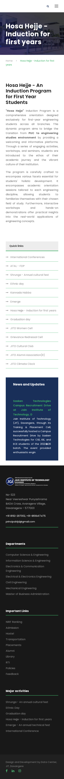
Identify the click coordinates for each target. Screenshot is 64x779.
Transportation (15, 639)
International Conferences (27, 257)
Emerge (15, 302)
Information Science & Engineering (28, 561)
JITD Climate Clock (22, 364)
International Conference (22, 731)
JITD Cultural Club (21, 346)
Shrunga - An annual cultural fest (27, 702)
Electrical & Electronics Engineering (28, 576)
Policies (10, 668)
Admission (12, 628)
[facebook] (7, 771)
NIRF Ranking (14, 622)
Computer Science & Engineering (27, 555)
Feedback (12, 674)
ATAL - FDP (17, 266)
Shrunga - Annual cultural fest (29, 275)
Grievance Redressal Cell (26, 337)
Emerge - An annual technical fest (28, 725)
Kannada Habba (20, 292)
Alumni (10, 651)
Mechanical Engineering (21, 588)
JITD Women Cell (21, 328)
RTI (8, 662)
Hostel (10, 633)
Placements (13, 645)
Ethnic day (17, 284)
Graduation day (20, 319)
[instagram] (19, 771)
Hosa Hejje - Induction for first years (33, 310)
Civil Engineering (16, 582)
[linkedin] (13, 771)
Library (10, 656)
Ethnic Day (13, 708)
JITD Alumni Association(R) (27, 355)
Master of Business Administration (27, 594)
